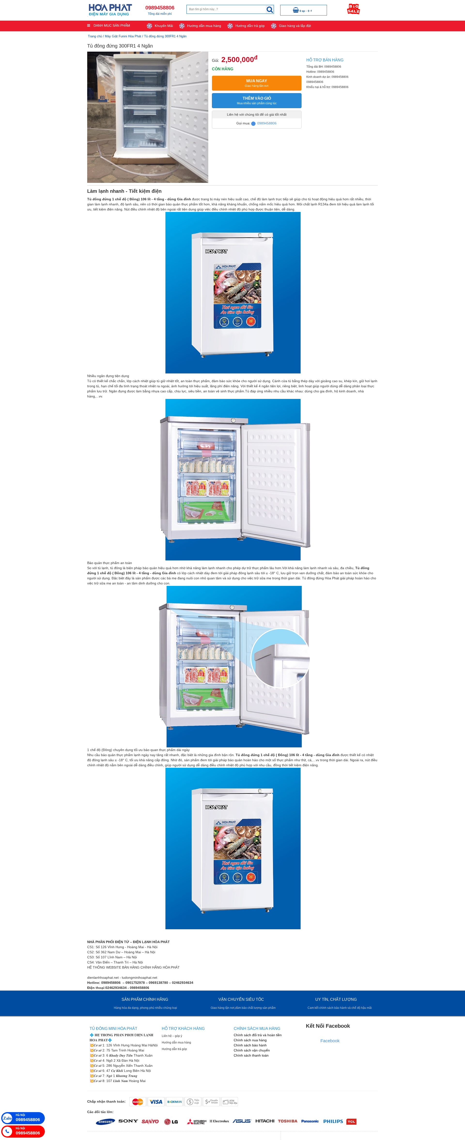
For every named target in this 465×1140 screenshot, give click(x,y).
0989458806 (267, 123)
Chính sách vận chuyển (252, 1050)
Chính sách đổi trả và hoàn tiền (258, 1035)
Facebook (330, 1040)
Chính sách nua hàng (250, 1040)
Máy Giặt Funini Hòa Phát (123, 36)
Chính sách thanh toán (251, 1055)
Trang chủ (95, 36)
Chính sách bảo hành (250, 1045)
